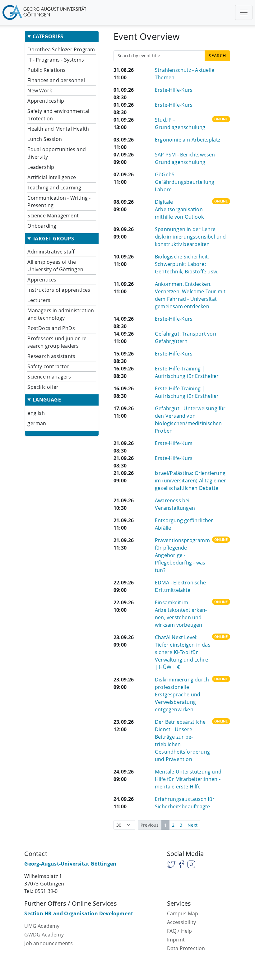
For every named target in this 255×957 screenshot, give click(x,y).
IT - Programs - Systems (55, 59)
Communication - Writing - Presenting (58, 201)
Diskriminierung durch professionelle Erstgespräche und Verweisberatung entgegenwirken (182, 694)
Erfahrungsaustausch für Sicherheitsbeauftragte (185, 803)
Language (47, 400)
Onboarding (41, 225)
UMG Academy (41, 925)
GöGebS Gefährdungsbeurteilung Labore (184, 182)
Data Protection (186, 948)
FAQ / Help (179, 930)
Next (192, 825)
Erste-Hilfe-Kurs (173, 89)
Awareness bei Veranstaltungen (175, 504)
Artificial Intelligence (51, 177)
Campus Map (182, 913)
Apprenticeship (45, 100)
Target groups (53, 239)
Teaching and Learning (54, 187)
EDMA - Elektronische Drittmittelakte (180, 586)
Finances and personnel (56, 80)
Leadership (40, 167)
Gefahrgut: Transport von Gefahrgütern (185, 337)
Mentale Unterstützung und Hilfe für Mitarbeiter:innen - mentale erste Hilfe (188, 779)
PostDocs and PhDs (51, 328)
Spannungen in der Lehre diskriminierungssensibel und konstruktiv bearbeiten (190, 237)
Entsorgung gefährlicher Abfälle (184, 524)
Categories (48, 36)
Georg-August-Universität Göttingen (70, 863)
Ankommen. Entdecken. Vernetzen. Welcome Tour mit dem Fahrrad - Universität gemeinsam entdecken (190, 295)
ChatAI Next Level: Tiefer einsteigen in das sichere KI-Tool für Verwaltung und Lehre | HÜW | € (183, 652)
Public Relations (46, 70)
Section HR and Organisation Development (78, 913)
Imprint (176, 939)
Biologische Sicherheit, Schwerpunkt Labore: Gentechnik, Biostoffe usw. (186, 264)
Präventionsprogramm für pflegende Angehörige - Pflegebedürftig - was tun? (182, 555)
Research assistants (51, 356)
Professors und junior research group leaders (57, 342)
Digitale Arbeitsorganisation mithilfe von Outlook (179, 209)
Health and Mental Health (58, 128)
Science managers (49, 376)
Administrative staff (50, 251)
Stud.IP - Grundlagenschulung (180, 123)
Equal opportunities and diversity (56, 153)
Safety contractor (48, 366)
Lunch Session (44, 139)
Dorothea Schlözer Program (61, 49)
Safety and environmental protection (58, 115)
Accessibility (181, 922)
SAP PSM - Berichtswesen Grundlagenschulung (185, 158)
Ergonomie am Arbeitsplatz (187, 139)
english (35, 413)
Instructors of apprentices (58, 289)
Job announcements (48, 943)
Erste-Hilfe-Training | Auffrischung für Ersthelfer (187, 372)
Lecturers (38, 300)
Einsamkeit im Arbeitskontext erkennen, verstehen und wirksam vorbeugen (181, 613)
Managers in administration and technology (60, 314)
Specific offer (42, 386)
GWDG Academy (43, 934)
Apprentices (41, 279)
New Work (39, 90)
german (36, 423)
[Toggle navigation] (244, 12)
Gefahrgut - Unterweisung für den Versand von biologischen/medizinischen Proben (190, 419)
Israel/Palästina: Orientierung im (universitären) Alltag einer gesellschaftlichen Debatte (190, 480)
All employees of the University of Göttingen (55, 265)
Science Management (53, 215)
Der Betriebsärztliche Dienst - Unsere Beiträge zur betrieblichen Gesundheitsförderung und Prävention (182, 740)
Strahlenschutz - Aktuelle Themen (184, 74)
